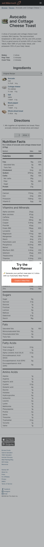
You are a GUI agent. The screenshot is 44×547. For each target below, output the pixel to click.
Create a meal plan (22, 281)
